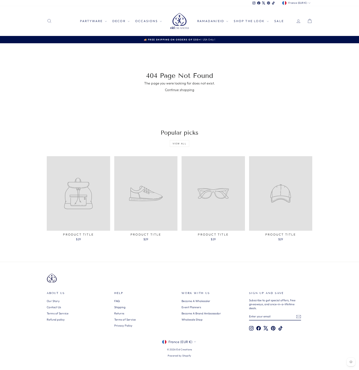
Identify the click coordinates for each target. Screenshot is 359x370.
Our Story (53, 301)
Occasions (147, 21)
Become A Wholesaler (196, 301)
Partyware (92, 21)
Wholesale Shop (192, 319)
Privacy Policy (123, 325)
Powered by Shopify (179, 355)
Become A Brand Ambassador (201, 313)
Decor (119, 21)
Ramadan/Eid (211, 21)
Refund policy (56, 319)
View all (179, 143)
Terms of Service (57, 313)
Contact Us (54, 307)
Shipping (120, 307)
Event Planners (191, 307)
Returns (119, 313)
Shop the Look (250, 21)
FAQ (117, 301)
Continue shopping (179, 90)
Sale (279, 21)
